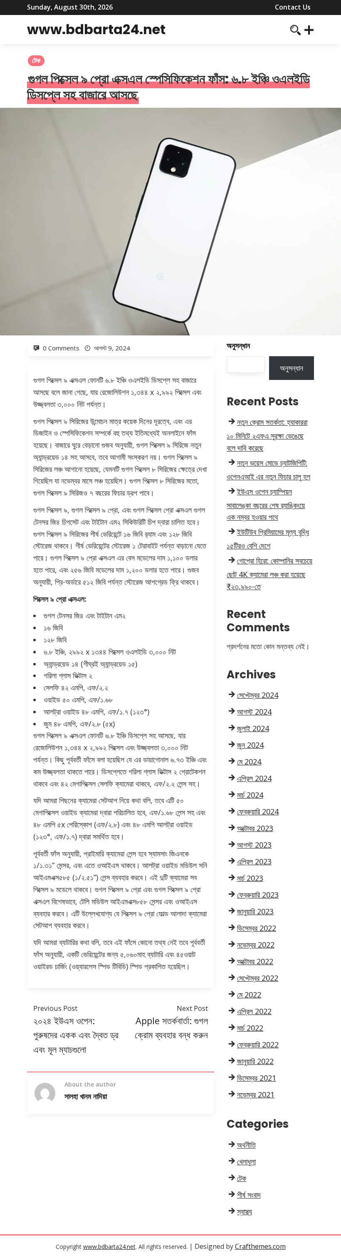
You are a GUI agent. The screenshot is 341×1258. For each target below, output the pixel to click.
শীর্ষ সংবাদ (249, 1195)
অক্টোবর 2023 (255, 828)
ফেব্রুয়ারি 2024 (258, 811)
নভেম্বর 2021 (255, 1094)
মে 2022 (249, 995)
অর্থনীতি (246, 1145)
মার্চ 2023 (250, 878)
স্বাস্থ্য (244, 1211)
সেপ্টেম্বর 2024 (257, 695)
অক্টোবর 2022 (255, 961)
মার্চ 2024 (250, 795)
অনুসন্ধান (238, 345)
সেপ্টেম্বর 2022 (257, 978)
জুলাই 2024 (253, 728)
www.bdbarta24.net (96, 29)
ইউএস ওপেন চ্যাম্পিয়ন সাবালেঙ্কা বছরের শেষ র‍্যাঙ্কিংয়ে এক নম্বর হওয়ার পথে (266, 504)
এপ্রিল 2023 (254, 861)
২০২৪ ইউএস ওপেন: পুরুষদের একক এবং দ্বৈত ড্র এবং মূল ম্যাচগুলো (76, 1035)
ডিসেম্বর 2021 (256, 1078)
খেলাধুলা (246, 1161)
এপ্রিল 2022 (254, 1011)
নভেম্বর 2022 (255, 945)
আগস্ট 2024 (254, 712)
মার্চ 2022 (250, 1028)
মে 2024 (249, 762)
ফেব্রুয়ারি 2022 (258, 1045)
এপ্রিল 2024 (254, 778)
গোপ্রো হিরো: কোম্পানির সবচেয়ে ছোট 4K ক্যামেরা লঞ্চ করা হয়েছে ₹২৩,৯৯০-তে (269, 573)
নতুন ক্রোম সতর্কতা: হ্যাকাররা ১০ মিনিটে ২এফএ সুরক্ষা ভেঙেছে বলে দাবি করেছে (267, 435)
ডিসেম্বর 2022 (256, 928)
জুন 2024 (250, 745)
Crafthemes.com (260, 1246)
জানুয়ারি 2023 (255, 911)
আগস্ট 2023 (254, 845)
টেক (36, 60)
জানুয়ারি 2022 (255, 1061)
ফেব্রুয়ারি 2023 (258, 895)
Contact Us (293, 7)
